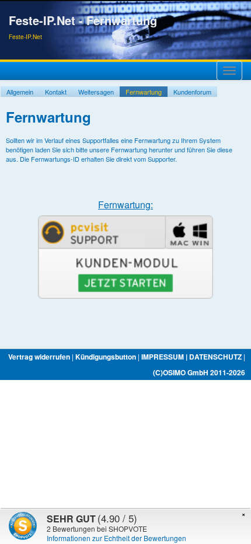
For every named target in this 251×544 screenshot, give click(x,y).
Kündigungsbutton (105, 356)
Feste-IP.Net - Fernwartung (83, 20)
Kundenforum (192, 91)
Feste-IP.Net (25, 37)
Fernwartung (144, 91)
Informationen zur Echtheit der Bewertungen (116, 538)
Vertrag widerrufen (39, 356)
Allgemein (19, 91)
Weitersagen (96, 91)
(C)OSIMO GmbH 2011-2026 (199, 372)
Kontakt (56, 91)
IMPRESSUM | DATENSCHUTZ (191, 356)
